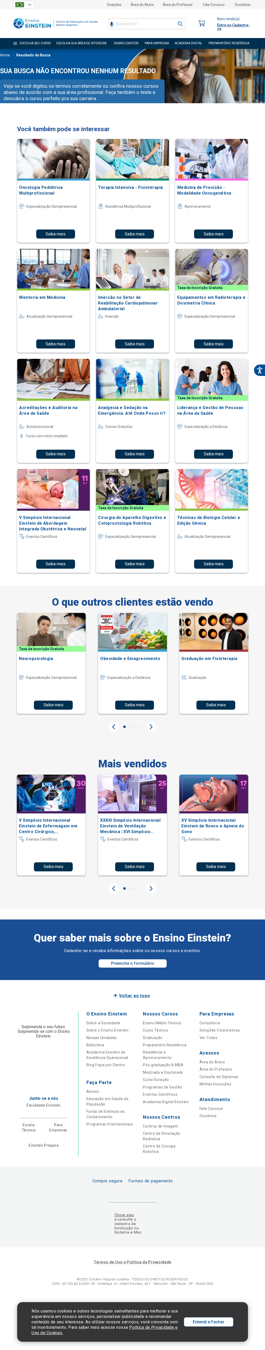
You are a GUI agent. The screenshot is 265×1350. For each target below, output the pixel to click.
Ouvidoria (242, 4)
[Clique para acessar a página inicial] (55, 29)
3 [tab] (133, 726)
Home (5, 55)
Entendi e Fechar (208, 1321)
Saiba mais (55, 234)
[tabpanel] (51, 663)
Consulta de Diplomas (219, 1077)
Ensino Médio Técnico (162, 1023)
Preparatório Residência (164, 1045)
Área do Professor (178, 4)
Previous (114, 727)
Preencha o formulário (132, 963)
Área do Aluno (142, 4)
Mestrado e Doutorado (163, 1072)
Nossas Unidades (101, 1038)
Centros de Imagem (160, 1126)
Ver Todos (209, 1038)
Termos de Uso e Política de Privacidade (132, 1262)
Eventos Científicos (160, 1094)
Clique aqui (124, 1215)
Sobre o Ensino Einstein (107, 1030)
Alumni (92, 1091)
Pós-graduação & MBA (163, 1065)
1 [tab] (124, 726)
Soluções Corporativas (220, 1030)
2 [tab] (129, 726)
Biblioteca (95, 1045)
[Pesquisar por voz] (111, 24)
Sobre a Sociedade (103, 1023)
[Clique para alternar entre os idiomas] (23, 5)
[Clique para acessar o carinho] (201, 23)
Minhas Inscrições (216, 1084)
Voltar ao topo (134, 995)
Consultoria (210, 1023)
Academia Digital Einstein (166, 1102)
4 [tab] (138, 726)
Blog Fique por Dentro (105, 1065)
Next (151, 727)
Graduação (152, 1038)
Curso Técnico (155, 1030)
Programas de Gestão (162, 1087)
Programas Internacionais (109, 1124)
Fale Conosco (214, 4)
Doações (114, 4)
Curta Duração (156, 1080)
